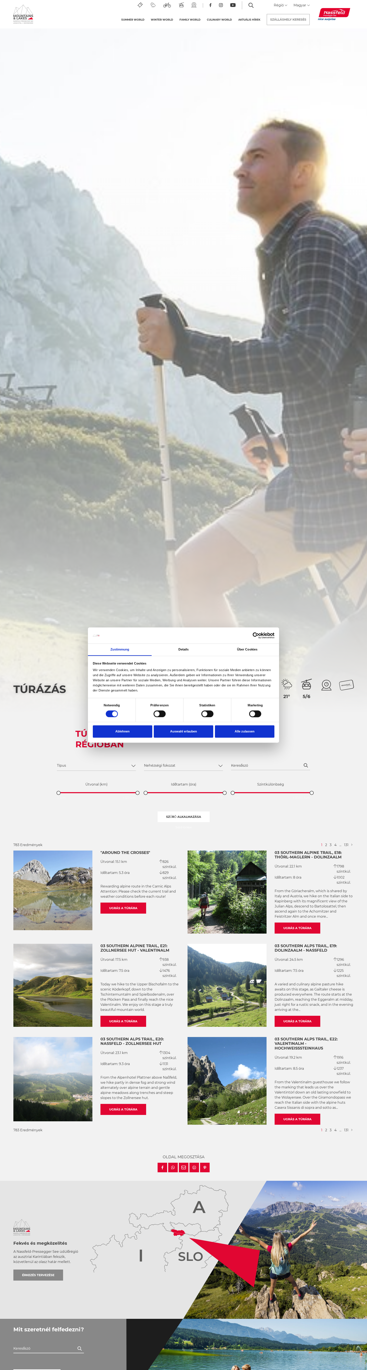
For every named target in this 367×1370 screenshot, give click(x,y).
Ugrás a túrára (123, 908)
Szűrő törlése (183, 827)
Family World (189, 19)
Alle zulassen (244, 731)
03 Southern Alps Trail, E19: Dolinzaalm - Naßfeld (306, 948)
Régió (279, 5)
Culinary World (219, 19)
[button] (162, 1167)
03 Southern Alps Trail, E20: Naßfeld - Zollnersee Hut (132, 1041)
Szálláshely (288, 19)
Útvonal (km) (96, 784)
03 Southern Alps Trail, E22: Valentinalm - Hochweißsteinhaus (306, 1044)
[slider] (58, 793)
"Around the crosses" (125, 852)
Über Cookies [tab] (247, 649)
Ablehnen (122, 731)
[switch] (160, 713)
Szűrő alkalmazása (183, 817)
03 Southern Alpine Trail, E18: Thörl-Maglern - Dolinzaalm (308, 855)
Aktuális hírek (249, 19)
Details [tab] (183, 649)
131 (346, 845)
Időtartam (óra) (183, 784)
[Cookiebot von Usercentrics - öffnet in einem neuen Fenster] (255, 635)
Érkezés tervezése (38, 1275)
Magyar (300, 5)
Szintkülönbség (270, 784)
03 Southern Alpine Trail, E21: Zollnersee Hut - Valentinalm (134, 948)
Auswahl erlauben (183, 731)
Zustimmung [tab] (119, 649)
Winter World (162, 19)
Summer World (132, 19)
